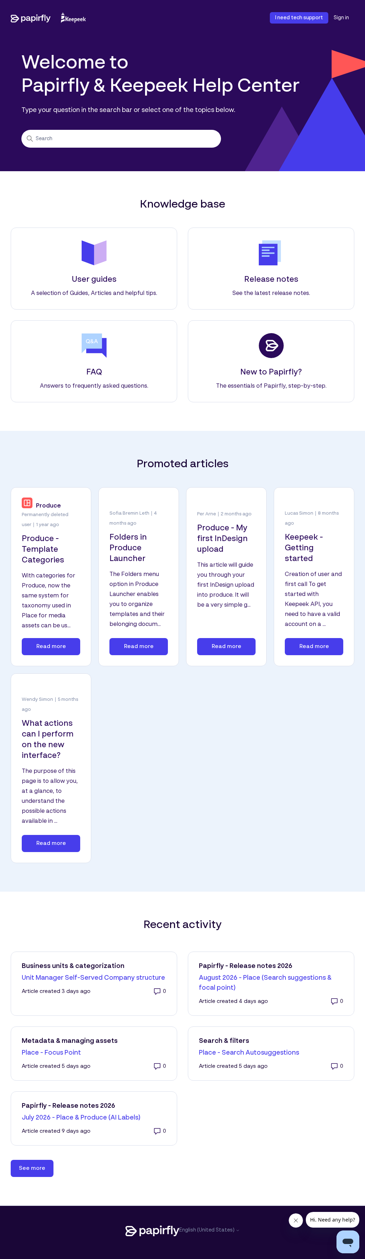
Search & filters (224, 1041)
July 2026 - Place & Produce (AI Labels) (81, 1118)
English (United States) (207, 1230)
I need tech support (299, 17)
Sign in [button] (341, 17)
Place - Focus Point (51, 1053)
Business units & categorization (73, 966)
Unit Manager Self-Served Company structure (93, 978)
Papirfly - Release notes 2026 (245, 966)
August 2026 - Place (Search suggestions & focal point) (265, 983)
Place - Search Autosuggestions (249, 1053)
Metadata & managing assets (70, 1041)
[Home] (48, 17)
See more (36, 1168)
